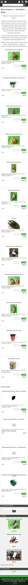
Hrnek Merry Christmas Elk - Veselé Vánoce (14, 77)
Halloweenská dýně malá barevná (13, 134)
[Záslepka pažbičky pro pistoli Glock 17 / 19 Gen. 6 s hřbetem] (14, 398)
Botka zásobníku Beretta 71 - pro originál (14, 419)
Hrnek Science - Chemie (14, 358)
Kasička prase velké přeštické (14, 550)
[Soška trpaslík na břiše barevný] (14, 524)
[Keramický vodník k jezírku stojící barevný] (13, 308)
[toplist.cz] (14, 571)
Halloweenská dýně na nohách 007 (14, 49)
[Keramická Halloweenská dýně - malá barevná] (14, 140)
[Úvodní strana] (5, 2)
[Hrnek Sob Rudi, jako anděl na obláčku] (14, 336)
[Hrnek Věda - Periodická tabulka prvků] (13, 364)
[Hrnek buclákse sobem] (14, 84)
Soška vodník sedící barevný (14, 162)
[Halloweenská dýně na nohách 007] (14, 56)
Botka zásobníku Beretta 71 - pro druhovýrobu (14, 447)
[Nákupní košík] (26, 2)
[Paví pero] (14, 224)
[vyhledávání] (22, 2)
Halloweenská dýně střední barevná (14, 274)
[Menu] (2, 2)
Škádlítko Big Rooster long (14, 534)
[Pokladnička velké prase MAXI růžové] (13, 252)
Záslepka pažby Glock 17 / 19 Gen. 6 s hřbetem (14, 391)
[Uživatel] (19, 2)
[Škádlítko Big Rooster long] (14, 540)
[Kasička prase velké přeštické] (14, 555)
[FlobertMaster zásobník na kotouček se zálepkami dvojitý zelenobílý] (14, 482)
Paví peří (14, 218)
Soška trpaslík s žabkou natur (14, 105)
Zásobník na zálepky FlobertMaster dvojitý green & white (13, 475)
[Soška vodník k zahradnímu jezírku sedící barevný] (13, 168)
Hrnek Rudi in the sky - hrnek (14, 330)
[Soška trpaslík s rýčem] (13, 196)
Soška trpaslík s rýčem (14, 190)
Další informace (21, 581)
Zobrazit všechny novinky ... (7, 564)
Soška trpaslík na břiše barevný (14, 519)
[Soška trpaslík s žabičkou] (14, 111)
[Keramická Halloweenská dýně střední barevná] (14, 280)
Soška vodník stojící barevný (14, 302)
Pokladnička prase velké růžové (14, 246)
